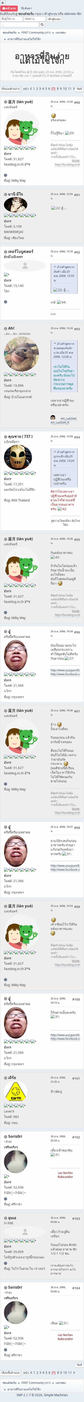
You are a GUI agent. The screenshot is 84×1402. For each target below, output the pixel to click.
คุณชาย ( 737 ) (20, 436)
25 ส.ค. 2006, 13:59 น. (62, 438)
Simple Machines (56, 1395)
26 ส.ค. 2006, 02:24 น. (58, 1138)
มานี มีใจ (15, 194)
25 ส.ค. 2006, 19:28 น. (62, 541)
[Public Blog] (5, 175)
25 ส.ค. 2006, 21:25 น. (58, 1079)
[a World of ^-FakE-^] (5, 1263)
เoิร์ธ (12, 1077)
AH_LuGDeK (68, 419)
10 (65, 89)
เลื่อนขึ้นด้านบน (10, 1372)
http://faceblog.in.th (67, 165)
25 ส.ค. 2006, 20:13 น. (58, 1000)
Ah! (11, 328)
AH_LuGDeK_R (60, 422)
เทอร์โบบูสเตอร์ (20, 251)
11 (70, 89)
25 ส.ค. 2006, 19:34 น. (62, 633)
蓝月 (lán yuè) (20, 101)
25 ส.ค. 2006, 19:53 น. (62, 908)
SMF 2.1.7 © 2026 (29, 1395)
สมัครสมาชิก (72, 14)
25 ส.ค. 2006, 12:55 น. (62, 196)
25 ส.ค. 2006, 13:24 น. (62, 330)
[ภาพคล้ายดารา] (5, 302)
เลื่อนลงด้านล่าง (10, 88)
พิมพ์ (79, 88)
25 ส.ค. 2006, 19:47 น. (62, 829)
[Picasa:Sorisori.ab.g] (5, 1199)
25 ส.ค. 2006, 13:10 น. (62, 253)
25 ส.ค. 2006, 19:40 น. (62, 712)
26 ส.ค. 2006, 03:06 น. (58, 1220)
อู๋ (9, 631)
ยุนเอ (12, 1217)
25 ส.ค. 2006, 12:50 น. (62, 104)
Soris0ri (15, 1136)
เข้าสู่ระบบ (50, 14)
